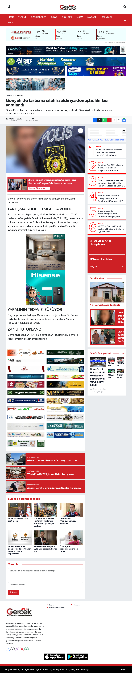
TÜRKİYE (22, 17)
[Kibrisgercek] (68, 7)
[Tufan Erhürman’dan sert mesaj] (20, 510)
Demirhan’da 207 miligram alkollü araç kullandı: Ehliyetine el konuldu (110, 168)
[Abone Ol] (124, 120)
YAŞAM (79, 17)
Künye (51, 605)
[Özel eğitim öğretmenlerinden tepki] (71, 537)
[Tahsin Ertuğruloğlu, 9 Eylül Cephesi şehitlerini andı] (45, 537)
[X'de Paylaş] (99, 120)
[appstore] (54, 657)
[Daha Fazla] (109, 120)
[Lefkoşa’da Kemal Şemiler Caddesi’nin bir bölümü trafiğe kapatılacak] (20, 537)
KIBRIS (11, 17)
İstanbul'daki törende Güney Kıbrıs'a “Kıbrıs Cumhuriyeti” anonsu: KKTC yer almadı (111, 199)
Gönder (13, 592)
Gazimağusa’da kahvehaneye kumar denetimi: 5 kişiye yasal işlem (109, 214)
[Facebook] (8, 649)
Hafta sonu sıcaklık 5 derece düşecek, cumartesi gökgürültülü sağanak (109, 152)
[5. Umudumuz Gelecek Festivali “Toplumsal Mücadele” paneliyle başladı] (45, 510)
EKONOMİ (67, 17)
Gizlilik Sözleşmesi (56, 608)
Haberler (10, 96)
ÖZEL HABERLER (38, 17)
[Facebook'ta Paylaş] (95, 120)
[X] (12, 649)
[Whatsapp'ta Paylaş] (104, 120)
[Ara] (124, 7)
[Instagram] (17, 649)
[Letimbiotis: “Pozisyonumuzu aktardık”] (71, 510)
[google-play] (77, 657)
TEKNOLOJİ (107, 17)
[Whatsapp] (26, 649)
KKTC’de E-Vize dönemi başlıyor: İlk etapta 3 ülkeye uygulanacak (111, 229)
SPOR (10, 23)
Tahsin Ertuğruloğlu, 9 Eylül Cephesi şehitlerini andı (45, 548)
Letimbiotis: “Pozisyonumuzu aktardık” (68, 520)
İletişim (77, 605)
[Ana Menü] (125, 20)
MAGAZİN (92, 17)
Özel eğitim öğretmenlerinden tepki (69, 548)
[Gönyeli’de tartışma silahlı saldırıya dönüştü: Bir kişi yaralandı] (45, 149)
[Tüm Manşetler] (123, 353)
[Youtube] (22, 649)
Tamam (122, 669)
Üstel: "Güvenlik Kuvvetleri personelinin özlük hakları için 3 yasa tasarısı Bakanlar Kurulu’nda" (110, 183)
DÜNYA (54, 17)
